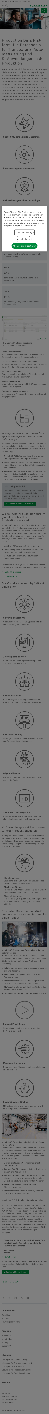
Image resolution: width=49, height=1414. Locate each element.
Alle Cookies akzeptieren (24, 246)
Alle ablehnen (23, 239)
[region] (24, 228)
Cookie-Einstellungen (24, 232)
